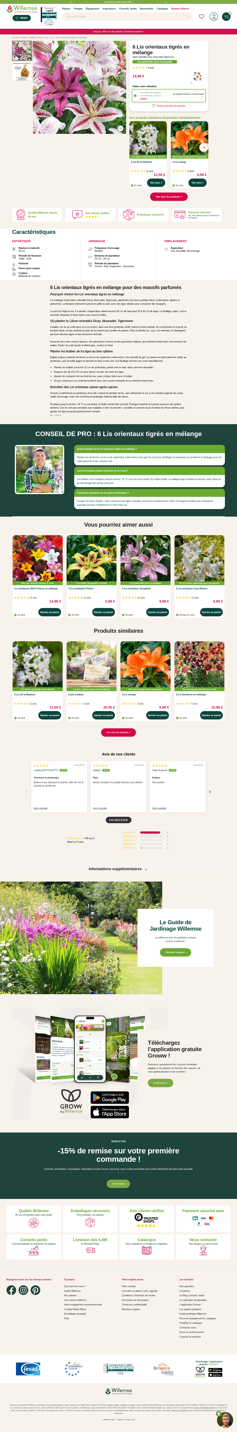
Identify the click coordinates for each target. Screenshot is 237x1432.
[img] (41, 765)
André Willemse (72, 1290)
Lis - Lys (150, 330)
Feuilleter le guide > (176, 952)
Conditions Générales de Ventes (139, 1295)
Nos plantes (70, 1295)
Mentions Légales (131, 1309)
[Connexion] (214, 16)
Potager (78, 8)
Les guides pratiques (190, 1309)
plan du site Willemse (181, 1410)
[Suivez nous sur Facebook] (11, 1290)
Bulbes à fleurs (58, 357)
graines (110, 1405)
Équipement (92, 8)
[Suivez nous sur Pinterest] (35, 1290)
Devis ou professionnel (191, 1332)
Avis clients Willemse (75, 1300)
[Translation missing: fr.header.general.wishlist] (201, 16)
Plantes (66, 8)
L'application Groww (190, 1304)
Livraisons (184, 1290)
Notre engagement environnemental (83, 1304)
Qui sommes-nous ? (75, 1286)
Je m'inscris (118, 1184)
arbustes (123, 1405)
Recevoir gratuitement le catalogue (197, 1318)
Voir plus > (156, 182)
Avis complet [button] (40, 808)
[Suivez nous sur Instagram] (23, 1290)
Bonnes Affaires (180, 8)
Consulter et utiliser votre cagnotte (140, 1290)
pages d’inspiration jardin (204, 1408)
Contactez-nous (187, 1327)
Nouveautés (146, 8)
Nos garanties (186, 1286)
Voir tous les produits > (169, 196)
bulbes (116, 1405)
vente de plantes (55, 1405)
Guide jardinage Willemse (192, 1313)
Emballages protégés (75, 1313)
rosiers (132, 1405)
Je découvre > (160, 1083)
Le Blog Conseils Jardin (191, 1295)
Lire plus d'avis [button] (118, 820)
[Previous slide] (27, 791)
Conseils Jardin (128, 8)
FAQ (66, 1318)
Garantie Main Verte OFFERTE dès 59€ (118, 2)
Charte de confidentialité (134, 1304)
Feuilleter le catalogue (190, 1322)
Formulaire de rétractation (135, 1300)
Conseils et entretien (190, 1336)
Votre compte (129, 1286)
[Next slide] (210, 791)
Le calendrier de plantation (193, 1300)
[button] (140, 67)
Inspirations (109, 8)
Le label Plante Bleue (75, 1309)
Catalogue (162, 8)
